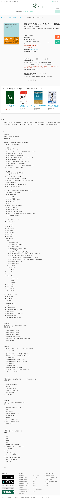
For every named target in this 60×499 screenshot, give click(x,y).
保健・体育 (35, 487)
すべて (5, 17)
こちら (37, 80)
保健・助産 (21, 493)
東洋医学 (34, 479)
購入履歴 (46, 485)
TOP (2, 17)
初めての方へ (56, 1)
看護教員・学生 (36, 475)
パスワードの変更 (48, 479)
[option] (13, 100)
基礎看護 (21, 487)
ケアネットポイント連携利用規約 (43, 497)
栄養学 (34, 481)
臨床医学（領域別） (23, 481)
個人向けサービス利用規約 (19, 497)
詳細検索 (58, 8)
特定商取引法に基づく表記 (30, 497)
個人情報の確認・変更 (49, 475)
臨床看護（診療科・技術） (24, 489)
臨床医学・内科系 (12, 17)
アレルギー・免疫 (21, 17)
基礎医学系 (21, 475)
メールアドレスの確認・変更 (51, 477)
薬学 (34, 483)
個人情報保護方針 (9, 497)
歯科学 (34, 485)
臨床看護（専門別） (23, 491)
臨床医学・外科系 (23, 479)
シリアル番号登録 (8, 488)
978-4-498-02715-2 (35, 49)
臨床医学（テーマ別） (24, 483)
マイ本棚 (46, 483)
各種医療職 (35, 477)
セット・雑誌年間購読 (37, 489)
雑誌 (34, 491)
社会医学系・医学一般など (24, 485)
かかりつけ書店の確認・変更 (51, 481)
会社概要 (2, 497)
